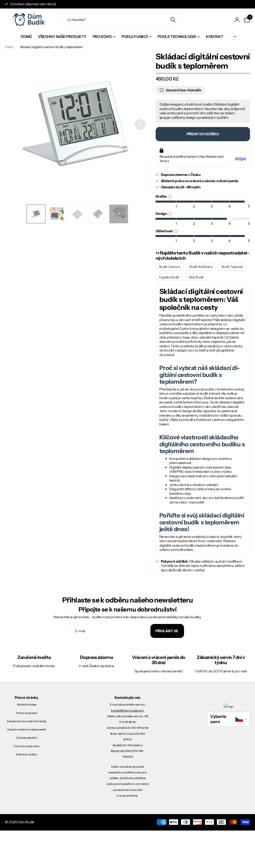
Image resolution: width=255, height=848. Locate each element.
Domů (26, 36)
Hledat (173, 19)
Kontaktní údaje (26, 704)
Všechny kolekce (104, 37)
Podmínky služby (26, 754)
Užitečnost (165, 231)
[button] (140, 124)
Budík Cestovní (169, 267)
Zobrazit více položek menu (234, 36)
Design (162, 213)
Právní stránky (26, 697)
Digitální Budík (169, 277)
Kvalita (162, 196)
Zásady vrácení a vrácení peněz (26, 729)
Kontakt (214, 36)
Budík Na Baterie (201, 267)
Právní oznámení (26, 713)
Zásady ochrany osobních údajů (26, 721)
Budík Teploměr (232, 267)
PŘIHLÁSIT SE (167, 631)
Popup (170, 196)
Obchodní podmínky (26, 746)
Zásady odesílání (26, 737)
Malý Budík (196, 277)
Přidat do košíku (203, 134)
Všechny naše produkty (62, 36)
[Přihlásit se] (237, 19)
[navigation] (36, 214)
